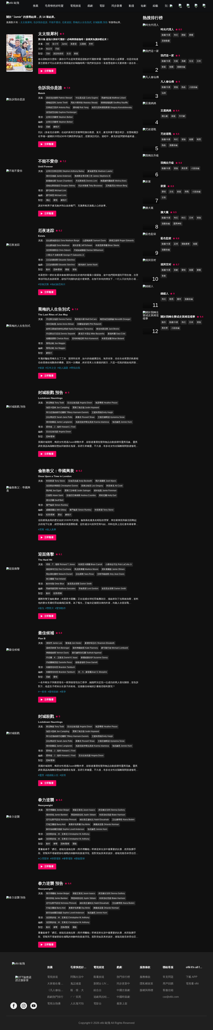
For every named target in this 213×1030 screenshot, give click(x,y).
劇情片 (56, 127)
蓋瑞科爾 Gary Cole (116, 334)
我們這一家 (167, 55)
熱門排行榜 (123, 976)
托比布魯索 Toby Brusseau (90, 185)
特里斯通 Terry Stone (55, 481)
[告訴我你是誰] (19, 116)
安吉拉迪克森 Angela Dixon (79, 403)
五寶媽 (83, 44)
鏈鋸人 (165, 293)
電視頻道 (52, 976)
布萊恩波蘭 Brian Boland (113, 338)
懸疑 (67, 269)
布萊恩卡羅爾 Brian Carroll (90, 564)
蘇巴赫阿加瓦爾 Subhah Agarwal (87, 653)
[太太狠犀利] (19, 53)
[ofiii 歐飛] (14, 5)
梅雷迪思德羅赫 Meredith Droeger (115, 319)
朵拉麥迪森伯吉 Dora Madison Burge (62, 240)
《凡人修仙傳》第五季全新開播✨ (55, 990)
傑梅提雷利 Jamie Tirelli (57, 102)
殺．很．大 (77, 990)
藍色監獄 (166, 238)
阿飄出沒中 (77, 976)
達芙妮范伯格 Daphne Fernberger (61, 112)
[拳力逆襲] (19, 834)
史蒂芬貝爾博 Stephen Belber (59, 117)
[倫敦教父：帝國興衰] (19, 504)
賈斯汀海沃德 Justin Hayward (86, 407)
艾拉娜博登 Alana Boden (123, 819)
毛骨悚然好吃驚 (78, 967)
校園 (171, 67)
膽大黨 (165, 212)
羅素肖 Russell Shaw (85, 417)
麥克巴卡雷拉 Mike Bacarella (91, 334)
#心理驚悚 (43, 858)
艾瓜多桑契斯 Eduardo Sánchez (60, 260)
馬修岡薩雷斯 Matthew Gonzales (60, 588)
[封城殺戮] (19, 750)
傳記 (48, 200)
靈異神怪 (177, 223)
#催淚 (41, 367)
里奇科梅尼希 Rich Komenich (85, 338)
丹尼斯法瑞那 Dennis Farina (58, 319)
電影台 (98, 1003)
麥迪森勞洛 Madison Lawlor (100, 171)
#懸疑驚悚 (79, 858)
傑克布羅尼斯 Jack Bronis (107, 329)
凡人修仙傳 (167, 81)
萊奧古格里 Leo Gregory (92, 486)
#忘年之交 (50, 367)
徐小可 (55, 44)
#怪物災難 (43, 284)
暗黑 (199, 139)
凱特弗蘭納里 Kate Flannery (85, 648)
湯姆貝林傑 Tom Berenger (57, 648)
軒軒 (91, 44)
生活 (69, 53)
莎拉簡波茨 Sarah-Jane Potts (59, 417)
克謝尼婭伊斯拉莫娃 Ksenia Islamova (92, 422)
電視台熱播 (54, 1003)
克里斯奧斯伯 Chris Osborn (58, 250)
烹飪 (48, 53)
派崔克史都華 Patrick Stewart (59, 98)
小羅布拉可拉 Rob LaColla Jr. (119, 564)
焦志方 (49, 49)
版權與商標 (146, 990)
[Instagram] (23, 1005)
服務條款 (145, 976)
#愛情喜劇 (53, 691)
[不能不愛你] (19, 188)
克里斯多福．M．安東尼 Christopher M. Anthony (67, 834)
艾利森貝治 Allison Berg (116, 185)
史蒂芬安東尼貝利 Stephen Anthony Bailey (65, 171)
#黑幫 (41, 529)
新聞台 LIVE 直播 (102, 983)
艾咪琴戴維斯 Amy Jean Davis (110, 574)
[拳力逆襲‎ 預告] (19, 914)
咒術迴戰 (166, 133)
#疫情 (63, 775)
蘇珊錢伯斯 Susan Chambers (59, 181)
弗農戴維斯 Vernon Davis (57, 653)
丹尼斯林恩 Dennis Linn (86, 181)
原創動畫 (166, 41)
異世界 (185, 168)
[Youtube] (33, 1005)
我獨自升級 (167, 162)
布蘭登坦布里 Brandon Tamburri (60, 667)
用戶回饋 (168, 983)
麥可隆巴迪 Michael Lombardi (114, 648)
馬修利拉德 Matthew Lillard (113, 98)
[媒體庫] (189, 6)
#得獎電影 (55, 858)
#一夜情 (42, 691)
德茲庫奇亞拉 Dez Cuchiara (58, 569)
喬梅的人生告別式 (82, 22)
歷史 (60, 515)
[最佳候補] (19, 667)
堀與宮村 (166, 264)
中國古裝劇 (123, 990)
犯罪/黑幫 (50, 515)
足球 (176, 244)
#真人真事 (50, 529)
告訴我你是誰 (40, 22)
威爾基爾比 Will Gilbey (56, 510)
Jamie (64, 44)
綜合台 (98, 990)
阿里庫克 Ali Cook (114, 486)
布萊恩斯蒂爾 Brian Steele (107, 245)
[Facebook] (13, 1005)
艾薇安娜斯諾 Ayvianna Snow (111, 417)
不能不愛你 (55, 22)
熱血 (184, 87)
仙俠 (164, 93)
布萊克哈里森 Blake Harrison (112, 815)
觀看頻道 (99, 976)
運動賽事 (186, 244)
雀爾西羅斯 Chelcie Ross (57, 338)
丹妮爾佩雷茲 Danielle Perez (59, 662)
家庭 (76, 53)
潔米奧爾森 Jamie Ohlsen (113, 569)
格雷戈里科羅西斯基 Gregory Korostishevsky (112, 107)
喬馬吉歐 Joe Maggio (55, 343)
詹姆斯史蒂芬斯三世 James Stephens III (92, 176)
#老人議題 (62, 367)
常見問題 (168, 976)
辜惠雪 (74, 44)
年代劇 (182, 116)
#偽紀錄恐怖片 (57, 284)
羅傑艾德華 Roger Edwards (121, 240)
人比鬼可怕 (77, 1003)
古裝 (164, 197)
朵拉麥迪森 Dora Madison (57, 245)
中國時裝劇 (123, 996)
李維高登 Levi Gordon (88, 588)
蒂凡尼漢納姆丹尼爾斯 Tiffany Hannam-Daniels (67, 412)
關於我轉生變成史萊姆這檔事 (178, 316)
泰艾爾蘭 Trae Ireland (56, 579)
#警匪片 (49, 608)
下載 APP (191, 976)
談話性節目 (58, 53)
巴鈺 (57, 49)
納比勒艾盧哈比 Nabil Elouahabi (94, 819)
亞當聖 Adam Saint (54, 495)
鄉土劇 (165, 116)
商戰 (187, 191)
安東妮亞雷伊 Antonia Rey (58, 107)
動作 (48, 269)
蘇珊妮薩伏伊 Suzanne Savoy (94, 657)
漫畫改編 (181, 67)
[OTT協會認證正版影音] (23, 986)
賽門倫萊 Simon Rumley (57, 505)
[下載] (197, 6)
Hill (47, 44)
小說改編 (193, 87)
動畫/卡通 (166, 35)
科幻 (184, 218)
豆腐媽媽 (166, 110)
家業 (163, 186)
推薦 (50, 967)
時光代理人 (167, 29)
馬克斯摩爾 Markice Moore (86, 569)
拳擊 (55, 844)
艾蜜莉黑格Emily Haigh (102, 412)
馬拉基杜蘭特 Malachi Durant (59, 574)
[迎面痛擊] (19, 585)
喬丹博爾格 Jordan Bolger (57, 810)
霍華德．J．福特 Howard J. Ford (60, 427)
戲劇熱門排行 (55, 996)
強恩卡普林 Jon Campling (57, 407)
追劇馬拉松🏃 (102, 996)
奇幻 (176, 35)
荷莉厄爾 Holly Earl (107, 495)
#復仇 (41, 608)
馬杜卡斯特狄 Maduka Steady (84, 102)
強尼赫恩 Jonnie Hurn (122, 422)
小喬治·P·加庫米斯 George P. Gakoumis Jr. (65, 255)
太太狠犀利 (26, 22)
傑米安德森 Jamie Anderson (58, 176)
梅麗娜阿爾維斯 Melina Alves (113, 181)
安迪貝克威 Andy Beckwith (80, 481)
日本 (199, 61)
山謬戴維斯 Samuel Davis (94, 240)
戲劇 (119, 967)
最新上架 (122, 1003)
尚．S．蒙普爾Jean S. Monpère (92, 672)
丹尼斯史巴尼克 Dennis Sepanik (60, 334)
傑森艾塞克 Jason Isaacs (84, 810)
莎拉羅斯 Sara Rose (85, 574)
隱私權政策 (146, 983)
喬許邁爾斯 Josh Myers (105, 481)
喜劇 (48, 127)
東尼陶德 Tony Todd (55, 403)
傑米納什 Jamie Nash (88, 264)
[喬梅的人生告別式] (19, 343)
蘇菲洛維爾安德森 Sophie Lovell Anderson (65, 829)
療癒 (191, 35)
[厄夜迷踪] (19, 262)
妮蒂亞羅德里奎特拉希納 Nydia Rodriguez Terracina (69, 329)
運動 (75, 844)
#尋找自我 (74, 367)
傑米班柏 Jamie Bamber (57, 815)
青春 (164, 276)
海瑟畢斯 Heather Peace (106, 403)
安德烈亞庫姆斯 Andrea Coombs (81, 495)
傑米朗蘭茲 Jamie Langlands (59, 422)
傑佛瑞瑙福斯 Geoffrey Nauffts (114, 102)
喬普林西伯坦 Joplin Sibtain (83, 815)
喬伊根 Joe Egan (53, 490)
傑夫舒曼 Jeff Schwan (82, 245)
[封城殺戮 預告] (19, 423)
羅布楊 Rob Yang (81, 107)
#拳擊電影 (67, 858)
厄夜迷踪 (66, 22)
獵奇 (179, 299)
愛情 (55, 200)
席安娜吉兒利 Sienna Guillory (111, 810)
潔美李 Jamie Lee (54, 643)
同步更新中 (123, 983)
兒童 (176, 61)
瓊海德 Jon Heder (73, 643)
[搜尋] (181, 6)
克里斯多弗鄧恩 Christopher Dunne (62, 486)
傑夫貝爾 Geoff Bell (54, 500)
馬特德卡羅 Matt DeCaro (86, 319)
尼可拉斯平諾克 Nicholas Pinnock (61, 819)
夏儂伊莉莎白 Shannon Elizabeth (99, 643)
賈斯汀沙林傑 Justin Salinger (78, 490)
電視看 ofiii (192, 983)
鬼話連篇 (75, 983)
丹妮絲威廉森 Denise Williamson (88, 250)
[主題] (205, 6)
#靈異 (41, 775)
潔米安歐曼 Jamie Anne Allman (60, 324)
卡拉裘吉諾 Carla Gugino (86, 98)
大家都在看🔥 (55, 983)
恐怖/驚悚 (57, 269)
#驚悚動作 (60, 608)
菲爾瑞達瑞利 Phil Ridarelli (89, 324)
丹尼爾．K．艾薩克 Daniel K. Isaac (62, 657)
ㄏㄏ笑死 (75, 996)
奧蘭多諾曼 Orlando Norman (106, 824)
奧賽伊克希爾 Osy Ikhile (79, 824)
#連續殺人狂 (51, 775)
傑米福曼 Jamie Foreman (105, 490)
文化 (171, 191)
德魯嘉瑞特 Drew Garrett (86, 662)
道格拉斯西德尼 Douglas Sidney (60, 185)
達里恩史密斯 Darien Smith (79, 584)
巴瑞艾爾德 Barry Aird (55, 824)
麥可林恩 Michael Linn (56, 190)
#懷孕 (63, 691)
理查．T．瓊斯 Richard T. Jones (60, 564)
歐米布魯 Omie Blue (55, 584)
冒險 (75, 269)
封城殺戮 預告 (100, 22)
